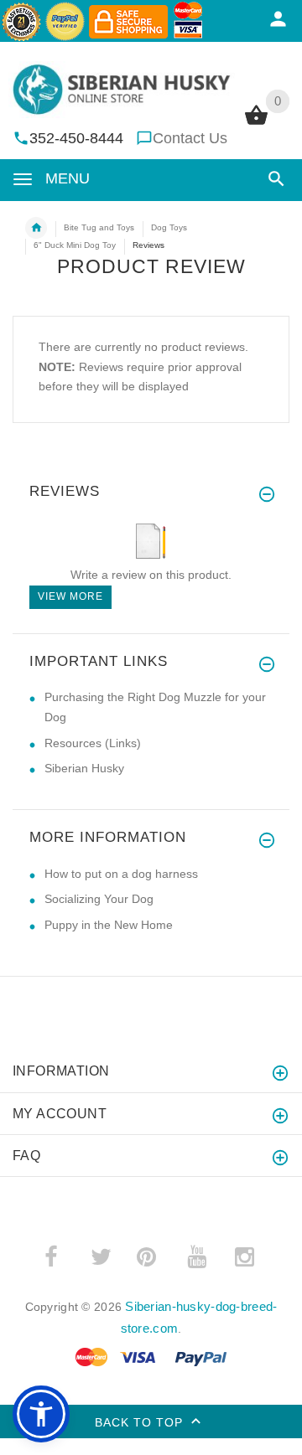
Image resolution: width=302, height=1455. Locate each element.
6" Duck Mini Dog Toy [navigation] (75, 245)
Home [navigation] (36, 228)
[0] (256, 123)
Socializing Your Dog (99, 899)
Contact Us (190, 138)
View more (70, 596)
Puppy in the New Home (108, 924)
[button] (273, 179)
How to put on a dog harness (121, 873)
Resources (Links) (92, 743)
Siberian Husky (84, 768)
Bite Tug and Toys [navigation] (99, 227)
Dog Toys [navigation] (169, 227)
